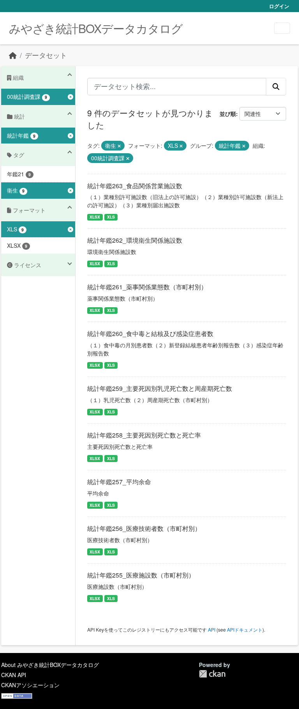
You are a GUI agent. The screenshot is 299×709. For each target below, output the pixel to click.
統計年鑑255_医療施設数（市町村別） (141, 575)
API (211, 629)
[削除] (119, 146)
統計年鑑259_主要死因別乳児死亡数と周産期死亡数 (159, 388)
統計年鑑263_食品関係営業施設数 (134, 185)
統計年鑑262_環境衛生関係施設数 (134, 240)
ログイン (279, 6)
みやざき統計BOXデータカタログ (96, 28)
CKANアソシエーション (30, 685)
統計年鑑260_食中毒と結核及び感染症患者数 (150, 333)
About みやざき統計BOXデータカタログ (50, 665)
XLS (111, 217)
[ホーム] (13, 55)
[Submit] (276, 86)
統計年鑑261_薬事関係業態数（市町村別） (147, 286)
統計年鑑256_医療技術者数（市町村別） (144, 528)
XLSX (95, 217)
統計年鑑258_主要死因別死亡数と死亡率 (144, 435)
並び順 (228, 113)
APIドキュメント (244, 629)
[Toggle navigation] (282, 28)
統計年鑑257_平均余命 (119, 481)
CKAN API (13, 675)
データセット (46, 55)
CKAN (212, 674)
